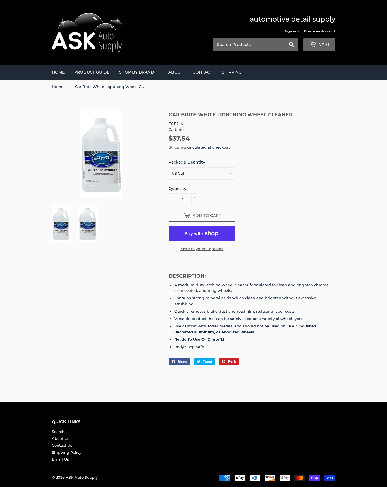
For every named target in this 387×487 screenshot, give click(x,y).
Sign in (290, 31)
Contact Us (62, 445)
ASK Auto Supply (82, 477)
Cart (323, 44)
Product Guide (91, 72)
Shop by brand (137, 72)
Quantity (177, 188)
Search (58, 431)
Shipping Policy (66, 452)
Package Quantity (187, 162)
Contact (202, 72)
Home (58, 72)
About (175, 72)
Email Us (60, 459)
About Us (60, 438)
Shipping (232, 72)
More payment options (201, 248)
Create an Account (319, 31)
